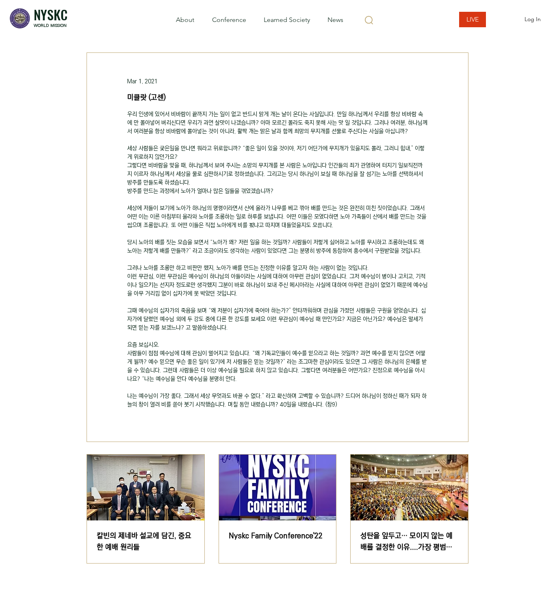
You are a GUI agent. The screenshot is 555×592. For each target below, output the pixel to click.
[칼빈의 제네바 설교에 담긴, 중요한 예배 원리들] (145, 487)
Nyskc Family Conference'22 (276, 536)
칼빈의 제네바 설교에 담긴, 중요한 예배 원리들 (144, 541)
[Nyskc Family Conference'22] (277, 487)
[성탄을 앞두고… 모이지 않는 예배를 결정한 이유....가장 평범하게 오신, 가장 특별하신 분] (409, 487)
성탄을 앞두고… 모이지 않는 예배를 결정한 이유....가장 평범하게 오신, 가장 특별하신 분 (406, 541)
